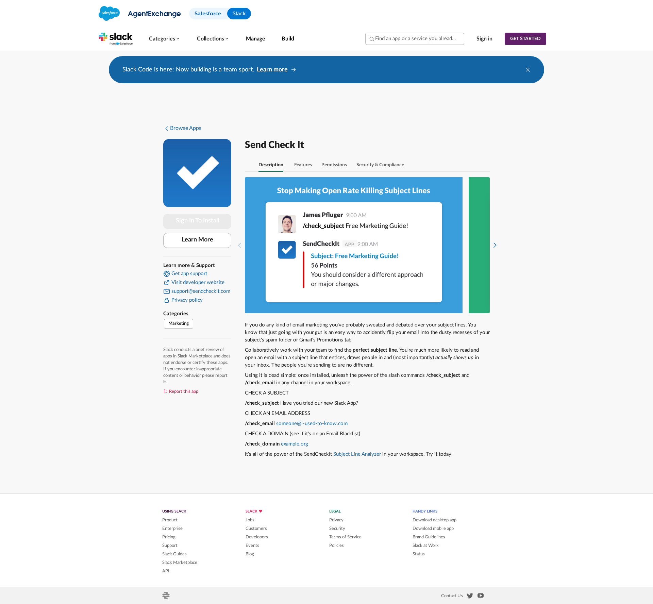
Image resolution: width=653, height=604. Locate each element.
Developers (257, 537)
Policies (336, 545)
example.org (294, 444)
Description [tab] (270, 165)
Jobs (250, 520)
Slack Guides (174, 554)
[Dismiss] (527, 69)
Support (170, 545)
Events (252, 545)
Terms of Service (345, 537)
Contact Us (452, 595)
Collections (210, 38)
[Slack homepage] (166, 597)
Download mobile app (433, 528)
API (165, 571)
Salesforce (208, 13)
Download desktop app (434, 520)
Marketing (178, 323)
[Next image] (495, 245)
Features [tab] (303, 165)
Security (337, 528)
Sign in (484, 38)
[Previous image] (240, 245)
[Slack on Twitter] (470, 597)
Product (170, 520)
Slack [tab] (239, 13)
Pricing (168, 537)
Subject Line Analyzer (357, 454)
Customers (256, 528)
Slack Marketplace (179, 562)
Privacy (336, 520)
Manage (255, 38)
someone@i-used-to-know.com (312, 423)
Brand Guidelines (429, 537)
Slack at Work (426, 545)
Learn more (272, 70)
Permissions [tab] (334, 165)
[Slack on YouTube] (480, 596)
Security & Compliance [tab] (380, 165)
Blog (250, 554)
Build (288, 38)
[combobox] (414, 39)
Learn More (197, 240)
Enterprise (172, 528)
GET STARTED (525, 38)
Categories (162, 38)
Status (419, 554)
